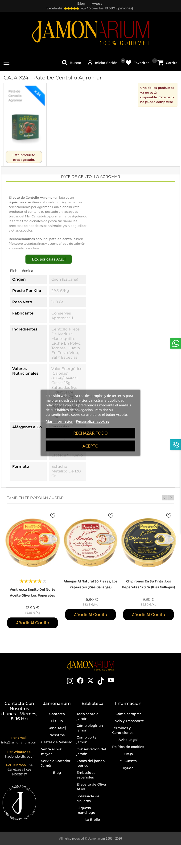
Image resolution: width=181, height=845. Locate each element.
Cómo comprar (128, 714)
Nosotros (57, 735)
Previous (165, 497)
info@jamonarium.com (19, 742)
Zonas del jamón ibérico (91, 763)
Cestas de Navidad (57, 742)
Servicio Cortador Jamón (55, 763)
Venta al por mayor (51, 751)
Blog (57, 772)
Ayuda (128, 768)
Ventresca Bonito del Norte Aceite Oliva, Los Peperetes (32, 592)
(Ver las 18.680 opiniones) (112, 8)
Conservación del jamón (91, 751)
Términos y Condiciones (122, 730)
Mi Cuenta (128, 761)
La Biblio (92, 819)
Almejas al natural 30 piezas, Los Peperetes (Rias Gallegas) (91, 584)
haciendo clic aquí (19, 756)
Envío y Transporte (128, 721)
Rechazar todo (90, 433)
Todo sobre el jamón (88, 716)
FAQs (128, 754)
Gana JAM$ (57, 728)
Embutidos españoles (86, 774)
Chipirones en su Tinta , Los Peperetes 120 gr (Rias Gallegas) (148, 584)
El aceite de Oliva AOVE (91, 786)
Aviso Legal (128, 740)
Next (171, 497)
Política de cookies (128, 747)
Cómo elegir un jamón (90, 727)
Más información (59, 421)
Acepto (90, 446)
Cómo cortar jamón (87, 739)
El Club (57, 721)
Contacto (57, 714)
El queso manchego (86, 810)
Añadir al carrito (32, 623)
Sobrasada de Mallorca (88, 798)
